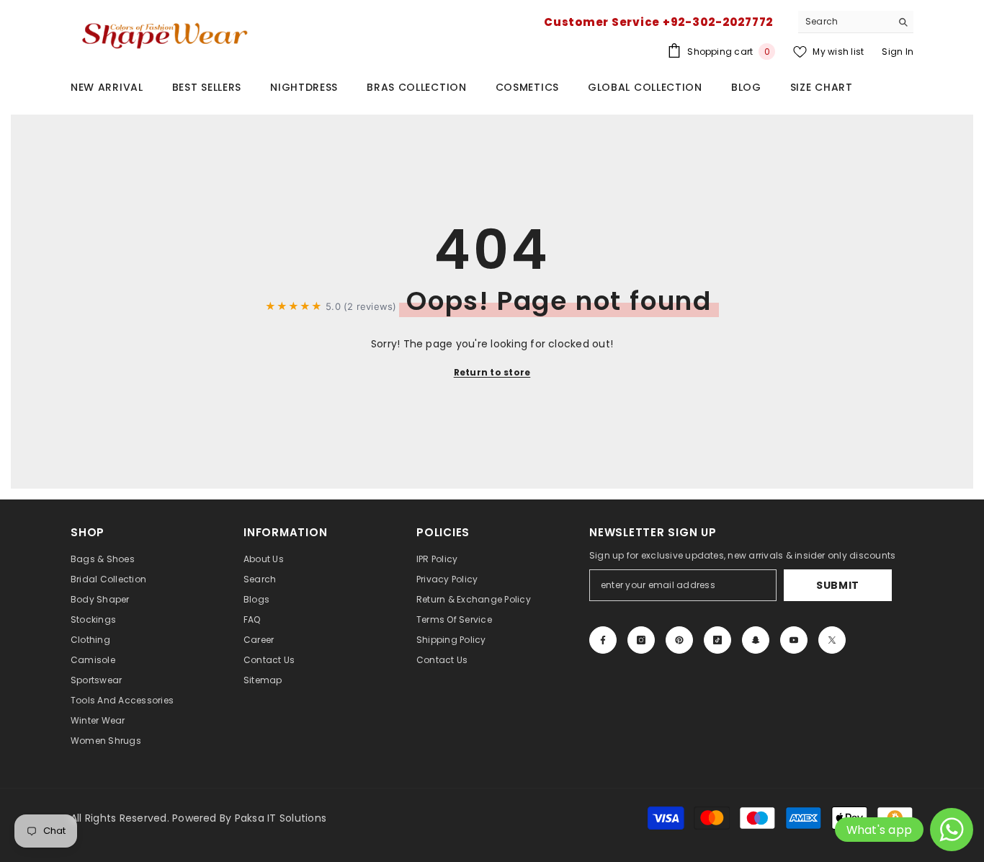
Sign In (897, 51)
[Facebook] (603, 640)
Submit (837, 585)
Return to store (492, 372)
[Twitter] (832, 640)
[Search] (855, 22)
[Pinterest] (679, 640)
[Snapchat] (755, 640)
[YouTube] (794, 640)
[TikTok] (717, 640)
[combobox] (844, 21)
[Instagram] (641, 640)
